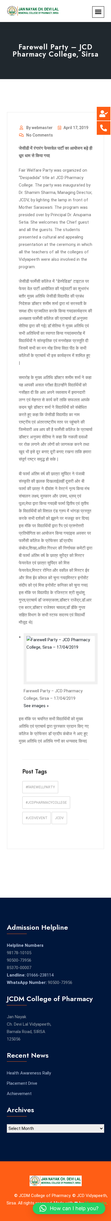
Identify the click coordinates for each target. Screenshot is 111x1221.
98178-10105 (19, 952)
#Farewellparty (40, 787)
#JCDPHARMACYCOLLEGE (46, 803)
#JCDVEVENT (37, 818)
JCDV (59, 818)
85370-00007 (19, 967)
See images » (36, 705)
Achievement (19, 1093)
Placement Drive (22, 1083)
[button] (69, 1208)
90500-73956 (19, 960)
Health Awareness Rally (29, 1073)
